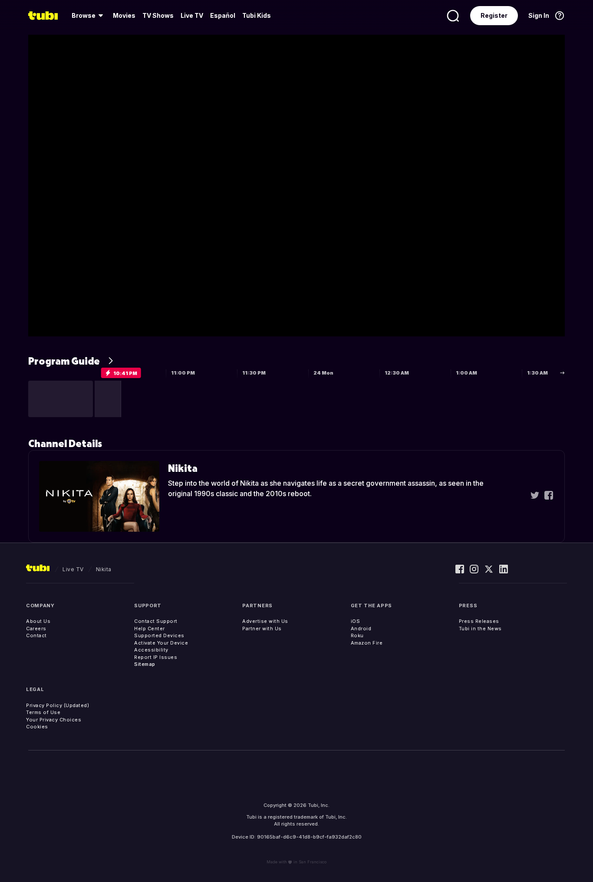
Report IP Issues (155, 657)
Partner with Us (262, 628)
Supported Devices (159, 635)
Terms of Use (43, 712)
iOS (355, 621)
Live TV (192, 15)
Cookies (37, 727)
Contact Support (156, 621)
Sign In (538, 15)
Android (361, 628)
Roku (357, 635)
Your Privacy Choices (53, 720)
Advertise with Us (265, 621)
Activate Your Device (161, 643)
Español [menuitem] (222, 15)
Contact (36, 635)
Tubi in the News (480, 628)
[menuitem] (88, 15)
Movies (124, 15)
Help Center (149, 628)
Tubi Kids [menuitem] (256, 15)
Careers (36, 628)
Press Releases (479, 621)
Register (494, 15)
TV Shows (158, 15)
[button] (60, 399)
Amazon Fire (367, 643)
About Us (38, 621)
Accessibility (151, 650)
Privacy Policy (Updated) (57, 705)
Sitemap (144, 664)
